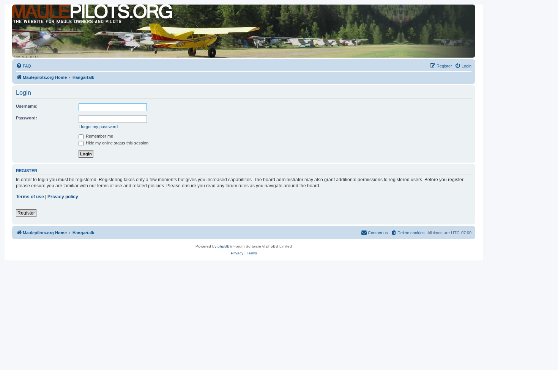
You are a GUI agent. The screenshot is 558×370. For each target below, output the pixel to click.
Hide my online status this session (116, 143)
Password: (26, 118)
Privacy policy (62, 196)
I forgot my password (98, 126)
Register (26, 213)
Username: (27, 106)
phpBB (224, 246)
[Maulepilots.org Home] (46, 18)
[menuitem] (23, 66)
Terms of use (30, 196)
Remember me (99, 136)
